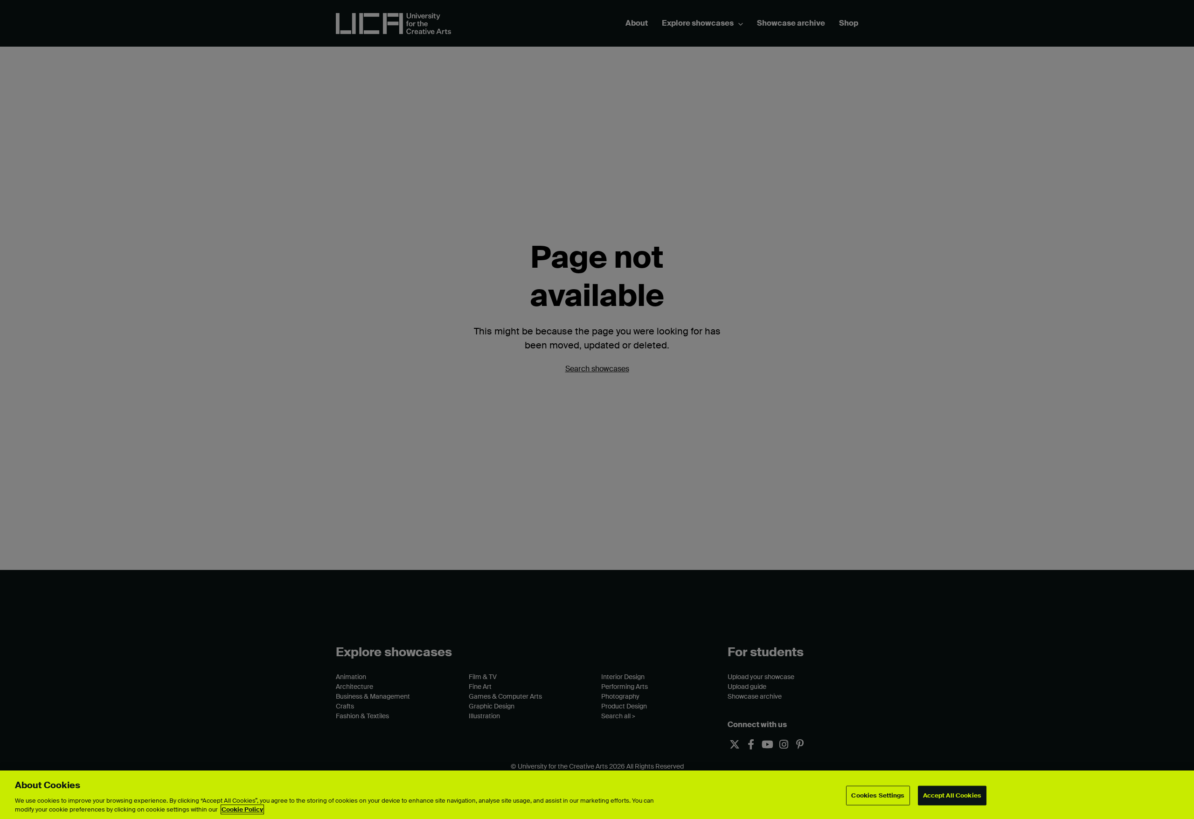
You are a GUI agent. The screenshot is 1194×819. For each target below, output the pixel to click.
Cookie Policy (242, 809)
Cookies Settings (877, 795)
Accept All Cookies (952, 795)
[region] (597, 794)
